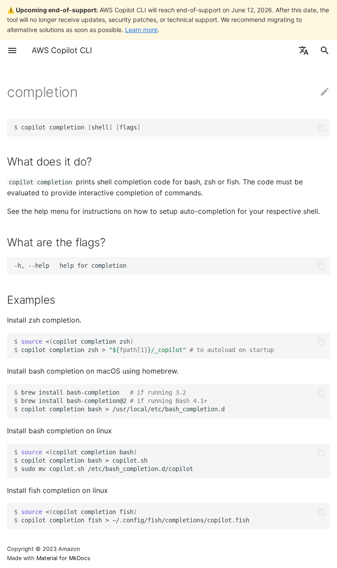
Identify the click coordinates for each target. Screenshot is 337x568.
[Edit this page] (324, 92)
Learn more (141, 29)
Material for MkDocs (63, 558)
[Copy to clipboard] (321, 127)
